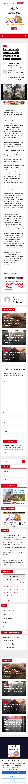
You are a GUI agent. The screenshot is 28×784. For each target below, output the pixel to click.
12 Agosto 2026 (10, 726)
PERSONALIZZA (13, 776)
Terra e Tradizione (14, 63)
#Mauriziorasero (13, 77)
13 (4, 589)
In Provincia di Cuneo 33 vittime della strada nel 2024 (19, 284)
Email (5, 422)
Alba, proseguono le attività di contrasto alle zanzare (13, 724)
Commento (6, 381)
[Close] (26, 760)
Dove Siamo (6, 627)
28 (7, 595)
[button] (25, 36)
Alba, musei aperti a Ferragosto (13, 353)
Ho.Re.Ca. (6, 480)
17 (17, 589)
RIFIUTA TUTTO (14, 781)
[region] (14, 771)
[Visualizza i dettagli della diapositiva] (14, 103)
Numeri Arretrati (8, 614)
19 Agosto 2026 (10, 691)
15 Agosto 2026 (10, 709)
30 (14, 595)
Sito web (5, 431)
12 (23, 586)
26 (23, 592)
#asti (21, 68)
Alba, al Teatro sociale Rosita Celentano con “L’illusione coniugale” (9, 285)
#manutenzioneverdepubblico (16, 75)
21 (7, 592)
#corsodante (11, 70)
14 (7, 589)
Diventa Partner (7, 618)
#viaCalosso (17, 79)
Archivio (5, 471)
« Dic (4, 600)
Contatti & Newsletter (9, 623)
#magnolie (21, 72)
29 (11, 595)
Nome (5, 413)
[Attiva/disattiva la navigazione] (14, 36)
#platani (21, 77)
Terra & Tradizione (8, 610)
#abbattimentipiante (13, 68)
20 (4, 592)
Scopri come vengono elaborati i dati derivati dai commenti (13, 450)
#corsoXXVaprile (13, 72)
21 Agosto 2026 (10, 673)
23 (14, 592)
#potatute (10, 79)
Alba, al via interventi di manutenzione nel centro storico (13, 337)
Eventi (4, 46)
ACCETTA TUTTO (14, 772)
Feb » (8, 600)
